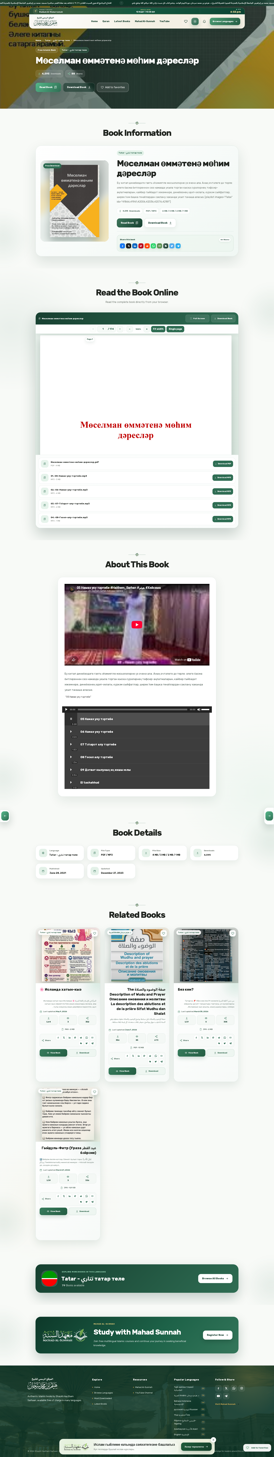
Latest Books (122, 21)
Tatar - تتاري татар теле (57, 40)
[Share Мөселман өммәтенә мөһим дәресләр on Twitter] (171, 245)
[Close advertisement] (213, 1440)
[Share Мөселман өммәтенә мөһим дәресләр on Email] (159, 245)
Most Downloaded (103, 1398)
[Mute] (198, 709)
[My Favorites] (185, 21)
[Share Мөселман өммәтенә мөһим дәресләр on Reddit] (147, 245)
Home (94, 21)
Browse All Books (213, 1278)
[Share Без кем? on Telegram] (230, 1043)
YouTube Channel (144, 1393)
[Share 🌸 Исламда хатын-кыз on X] (63, 1037)
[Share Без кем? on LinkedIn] (207, 1037)
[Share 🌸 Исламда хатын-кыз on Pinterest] (75, 1037)
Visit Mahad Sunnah (225, 1404)
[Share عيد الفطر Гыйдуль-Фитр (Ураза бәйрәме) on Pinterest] (75, 1196)
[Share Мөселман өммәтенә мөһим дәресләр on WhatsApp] (153, 245)
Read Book (45, 87)
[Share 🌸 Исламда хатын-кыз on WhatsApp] (86, 1037)
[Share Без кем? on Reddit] (219, 1037)
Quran (105, 21)
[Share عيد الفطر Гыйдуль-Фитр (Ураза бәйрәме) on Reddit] (80, 1196)
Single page (175, 329)
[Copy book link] (165, 245)
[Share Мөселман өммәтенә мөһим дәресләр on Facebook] (122, 245)
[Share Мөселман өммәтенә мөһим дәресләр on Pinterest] (141, 245)
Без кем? (186, 989)
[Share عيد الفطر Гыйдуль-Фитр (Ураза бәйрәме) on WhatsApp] (86, 1196)
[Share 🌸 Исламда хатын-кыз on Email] (92, 1037)
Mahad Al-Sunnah (145, 21)
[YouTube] (218, 1396)
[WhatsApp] (234, 1388)
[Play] (66, 709)
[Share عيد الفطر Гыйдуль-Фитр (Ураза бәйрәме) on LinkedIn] (69, 1196)
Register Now (215, 1335)
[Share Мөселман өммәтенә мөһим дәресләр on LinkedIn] (134, 245)
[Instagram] (241, 1388)
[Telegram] (226, 1396)
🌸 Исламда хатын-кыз (61, 989)
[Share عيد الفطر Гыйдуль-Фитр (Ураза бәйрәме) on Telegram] (92, 1201)
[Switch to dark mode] (195, 21)
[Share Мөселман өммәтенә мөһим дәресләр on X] (128, 245)
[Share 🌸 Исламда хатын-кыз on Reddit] (80, 1037)
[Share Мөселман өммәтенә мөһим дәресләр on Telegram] (178, 245)
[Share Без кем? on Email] (230, 1037)
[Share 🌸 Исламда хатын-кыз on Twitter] (86, 1043)
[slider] (205, 709)
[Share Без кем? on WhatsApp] (224, 1037)
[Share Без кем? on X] (201, 1037)
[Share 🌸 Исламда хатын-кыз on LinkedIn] (69, 1037)
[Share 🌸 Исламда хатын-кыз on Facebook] (58, 1037)
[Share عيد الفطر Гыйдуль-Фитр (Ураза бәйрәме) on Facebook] (58, 1196)
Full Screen (199, 319)
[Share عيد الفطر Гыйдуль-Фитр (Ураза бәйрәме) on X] (63, 1196)
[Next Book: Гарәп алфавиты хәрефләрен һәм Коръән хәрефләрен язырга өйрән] (269, 816)
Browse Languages (103, 1393)
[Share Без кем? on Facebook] (196, 1037)
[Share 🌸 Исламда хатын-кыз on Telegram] (92, 1043)
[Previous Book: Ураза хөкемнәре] (5, 816)
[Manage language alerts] (204, 21)
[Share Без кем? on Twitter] (224, 1043)
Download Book (76, 87)
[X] (226, 1388)
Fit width (158, 329)
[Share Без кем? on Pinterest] (213, 1037)
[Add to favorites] (94, 933)
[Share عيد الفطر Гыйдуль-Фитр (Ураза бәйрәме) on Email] (92, 1196)
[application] (137, 709)
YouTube (165, 21)
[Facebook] (218, 1388)
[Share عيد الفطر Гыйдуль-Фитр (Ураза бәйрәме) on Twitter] (86, 1201)
